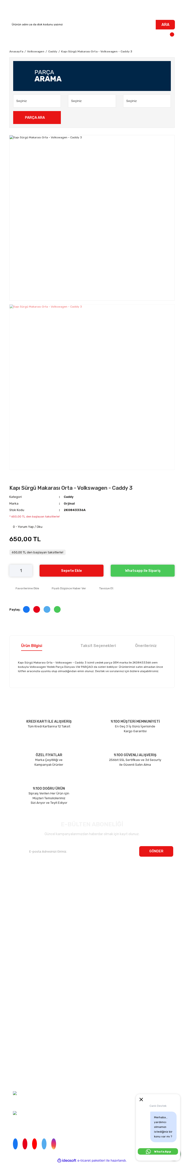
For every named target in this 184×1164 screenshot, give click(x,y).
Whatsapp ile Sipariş (143, 570)
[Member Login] (14, 36)
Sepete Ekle (71, 570)
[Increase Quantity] (28, 571)
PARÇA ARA (35, 117)
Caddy (69, 497)
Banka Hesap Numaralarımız (30, 902)
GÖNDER (156, 851)
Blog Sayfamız (19, 911)
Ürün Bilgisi (31, 645)
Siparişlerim (18, 893)
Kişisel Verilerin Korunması (21, 1054)
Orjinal (69, 503)
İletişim (14, 883)
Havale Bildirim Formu (18, 1072)
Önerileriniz (146, 645)
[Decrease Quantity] (13, 571)
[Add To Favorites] (24, 588)
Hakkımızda (17, 874)
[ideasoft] (66, 1160)
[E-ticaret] (91, 1160)
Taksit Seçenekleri (98, 645)
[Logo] (92, 9)
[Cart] (170, 36)
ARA (165, 24)
